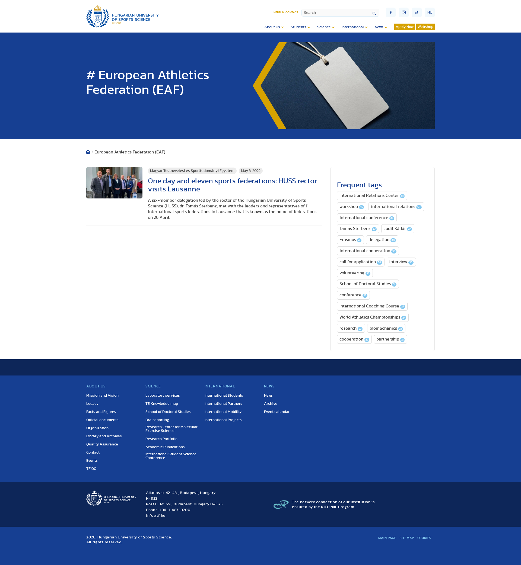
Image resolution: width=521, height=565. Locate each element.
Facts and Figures (101, 412)
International (353, 27)
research (350, 328)
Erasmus (349, 239)
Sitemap (407, 538)
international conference (366, 218)
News (379, 27)
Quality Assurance (102, 444)
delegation (381, 239)
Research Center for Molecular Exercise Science (171, 429)
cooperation (353, 339)
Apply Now (405, 27)
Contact (291, 12)
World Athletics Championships (372, 317)
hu (429, 12)
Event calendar (277, 412)
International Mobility (223, 412)
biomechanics (386, 328)
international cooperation (367, 251)
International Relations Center (371, 195)
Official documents (102, 420)
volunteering (354, 273)
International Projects (223, 420)
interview (400, 262)
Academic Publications (165, 447)
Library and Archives (104, 436)
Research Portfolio (161, 439)
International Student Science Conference (170, 456)
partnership (390, 339)
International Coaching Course (371, 306)
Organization (97, 428)
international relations (396, 206)
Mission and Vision (102, 395)
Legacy (92, 404)
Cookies (424, 538)
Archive (270, 404)
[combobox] (340, 13)
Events (92, 461)
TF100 (91, 469)
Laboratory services (162, 395)
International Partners (223, 404)
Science (324, 27)
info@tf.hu (156, 516)
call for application (360, 262)
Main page (387, 538)
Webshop (425, 27)
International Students (224, 395)
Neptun (279, 12)
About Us (272, 27)
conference (352, 295)
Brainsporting (157, 420)
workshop (351, 206)
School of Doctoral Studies (367, 284)
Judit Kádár (397, 228)
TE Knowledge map (161, 404)
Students (298, 27)
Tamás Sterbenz (357, 228)
